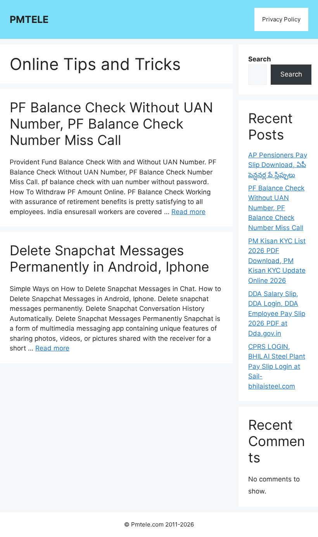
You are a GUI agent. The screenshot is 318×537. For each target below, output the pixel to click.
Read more (188, 212)
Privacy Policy (281, 19)
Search (259, 59)
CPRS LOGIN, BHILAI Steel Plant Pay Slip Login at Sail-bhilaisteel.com (276, 366)
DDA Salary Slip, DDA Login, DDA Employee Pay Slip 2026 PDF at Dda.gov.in (276, 313)
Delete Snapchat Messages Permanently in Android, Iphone (109, 258)
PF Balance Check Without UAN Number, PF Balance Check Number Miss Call (111, 123)
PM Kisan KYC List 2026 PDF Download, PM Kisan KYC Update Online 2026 (277, 260)
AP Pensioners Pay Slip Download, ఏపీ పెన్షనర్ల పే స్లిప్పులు (277, 165)
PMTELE (29, 19)
